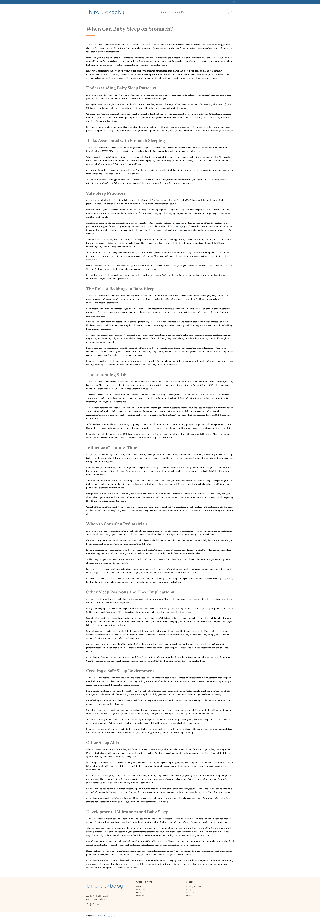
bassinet (174, 226)
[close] (233, 2)
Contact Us (190, 893)
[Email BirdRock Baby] (98, 906)
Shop (163, 12)
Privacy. (115, 916)
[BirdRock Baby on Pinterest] (91, 906)
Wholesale (140, 896)
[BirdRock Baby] (107, 12)
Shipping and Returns (194, 887)
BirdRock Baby (97, 916)
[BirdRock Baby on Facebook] (87, 906)
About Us (179, 12)
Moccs (138, 887)
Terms (106, 916)
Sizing (188, 890)
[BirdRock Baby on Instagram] (94, 906)
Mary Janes (140, 890)
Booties (139, 893)
